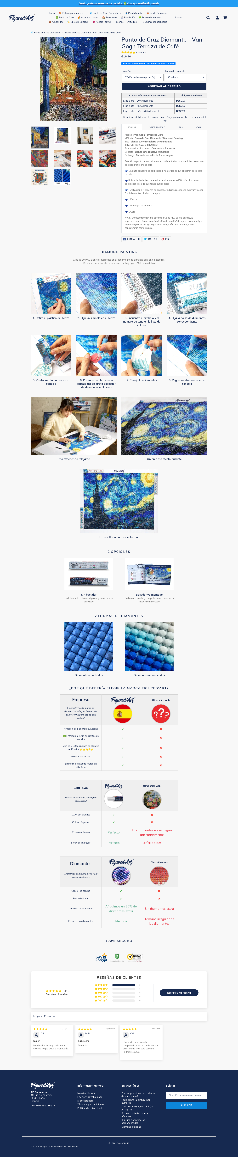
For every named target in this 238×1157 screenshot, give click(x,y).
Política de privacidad (89, 1108)
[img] (40, 1029)
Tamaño (126, 71)
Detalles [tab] (132, 127)
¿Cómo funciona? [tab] (156, 127)
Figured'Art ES (123, 1143)
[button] (128, 52)
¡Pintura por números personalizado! (133, 1121)
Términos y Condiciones (90, 1104)
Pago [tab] (180, 127)
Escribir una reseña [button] (179, 992)
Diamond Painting (131, 1126)
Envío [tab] (198, 127)
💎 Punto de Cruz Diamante (45, 32)
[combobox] (192, 17)
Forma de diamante (175, 71)
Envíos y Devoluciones (89, 1097)
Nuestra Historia (86, 1093)
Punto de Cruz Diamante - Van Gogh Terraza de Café (93, 32)
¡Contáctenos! (85, 1100)
